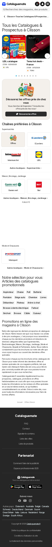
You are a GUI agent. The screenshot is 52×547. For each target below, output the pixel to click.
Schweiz (7, 509)
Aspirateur (8, 292)
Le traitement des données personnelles (26, 541)
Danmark (29, 509)
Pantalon (7, 297)
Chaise (20, 292)
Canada (45, 506)
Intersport (15, 367)
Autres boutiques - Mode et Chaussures (25, 268)
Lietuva (23, 512)
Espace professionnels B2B (26, 468)
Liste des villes (26, 438)
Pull (28, 292)
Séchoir (7, 313)
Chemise (32, 297)
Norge (42, 512)
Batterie (37, 292)
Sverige (6, 515)
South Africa (16, 515)
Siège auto (20, 297)
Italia (17, 512)
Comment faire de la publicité (26, 463)
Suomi (37, 509)
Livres (43, 297)
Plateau (20, 302)
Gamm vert (6, 367)
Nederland (33, 512)
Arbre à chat (33, 302)
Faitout (35, 308)
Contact (26, 428)
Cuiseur (37, 313)
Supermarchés (33, 342)
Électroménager (8, 344)
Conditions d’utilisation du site (26, 536)
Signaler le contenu (26, 433)
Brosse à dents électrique (15, 308)
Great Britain (8, 512)
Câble (27, 313)
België (37, 506)
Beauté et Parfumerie (21, 347)
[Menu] (47, 4)
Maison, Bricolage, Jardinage (28, 344)
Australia (30, 506)
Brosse (17, 313)
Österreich (20, 506)
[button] (42, 4)
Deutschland (17, 509)
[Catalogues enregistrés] (37, 4)
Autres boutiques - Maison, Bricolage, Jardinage (24, 198)
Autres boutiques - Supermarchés (25, 168)
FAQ (26, 423)
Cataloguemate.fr (33, 524)
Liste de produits (26, 443)
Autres (33, 347)
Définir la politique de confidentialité (26, 530)
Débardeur (8, 302)
